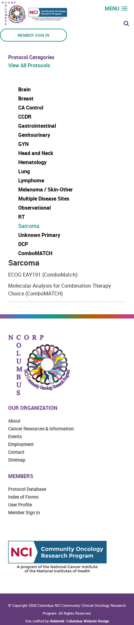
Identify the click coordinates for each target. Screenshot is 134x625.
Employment (21, 444)
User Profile (20, 504)
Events (15, 436)
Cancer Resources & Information (41, 428)
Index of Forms (23, 497)
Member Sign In (24, 512)
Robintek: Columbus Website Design (79, 620)
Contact (16, 452)
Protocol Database (27, 489)
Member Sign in (33, 35)
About (14, 421)
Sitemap (16, 460)
